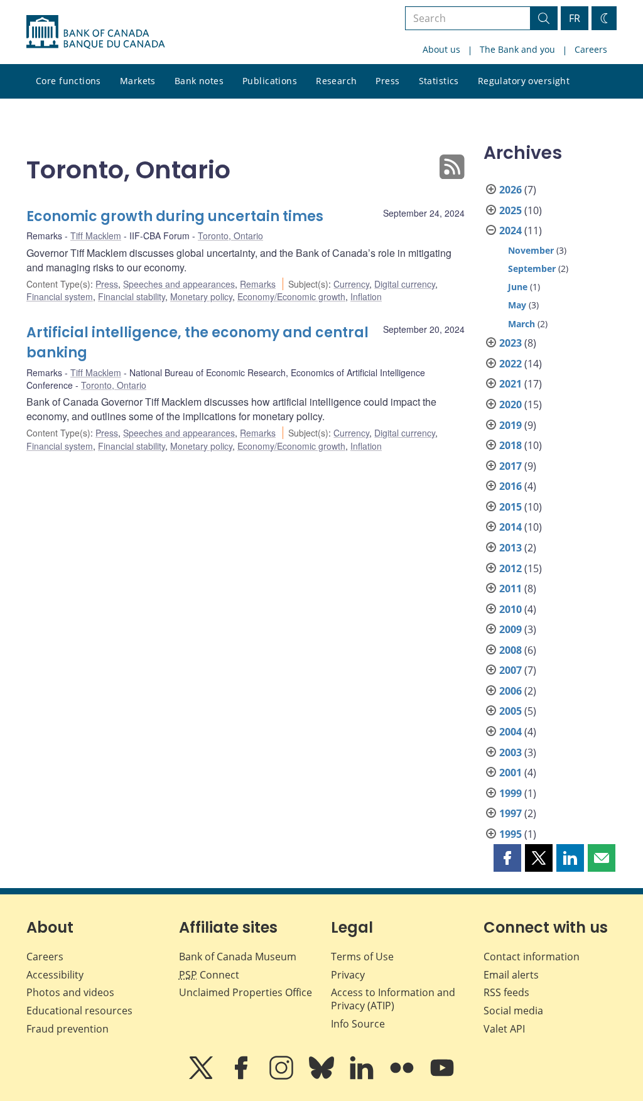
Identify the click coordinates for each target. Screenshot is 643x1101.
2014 (510, 527)
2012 (510, 568)
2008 (510, 650)
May (517, 305)
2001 (510, 772)
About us (441, 49)
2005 (510, 711)
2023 (510, 343)
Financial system (59, 296)
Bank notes (199, 81)
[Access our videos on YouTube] (442, 1076)
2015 (510, 507)
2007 (510, 670)
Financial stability (131, 296)
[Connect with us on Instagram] (282, 1076)
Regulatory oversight (524, 81)
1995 (510, 834)
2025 (510, 210)
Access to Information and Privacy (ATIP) (393, 998)
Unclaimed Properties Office (245, 992)
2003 (510, 752)
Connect (209, 975)
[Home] (95, 32)
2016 (510, 486)
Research (336, 81)
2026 (510, 190)
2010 (510, 609)
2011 (510, 588)
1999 (510, 793)
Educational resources (79, 1010)
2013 (510, 548)
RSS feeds (506, 992)
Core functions (68, 81)
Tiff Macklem (95, 235)
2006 (510, 691)
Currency (351, 284)
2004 (510, 732)
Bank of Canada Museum (237, 956)
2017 (510, 466)
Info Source (358, 1024)
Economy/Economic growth (291, 296)
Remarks (258, 284)
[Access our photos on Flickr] (403, 1076)
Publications (269, 81)
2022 (510, 364)
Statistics (439, 81)
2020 (510, 404)
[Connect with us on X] (202, 1076)
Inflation (366, 296)
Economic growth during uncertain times (174, 216)
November (531, 250)
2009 (510, 629)
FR (574, 18)
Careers (591, 49)
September (532, 268)
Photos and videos (70, 992)
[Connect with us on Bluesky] (323, 1076)
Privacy (348, 975)
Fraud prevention (67, 1029)
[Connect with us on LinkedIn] (363, 1076)
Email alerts (511, 975)
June (517, 287)
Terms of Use (362, 956)
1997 (510, 813)
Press (387, 81)
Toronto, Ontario (230, 235)
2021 (510, 384)
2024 (510, 230)
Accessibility (55, 975)
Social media (513, 1010)
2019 (510, 425)
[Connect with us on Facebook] (242, 1076)
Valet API (504, 1029)
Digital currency (404, 284)
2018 (510, 445)
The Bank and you (517, 49)
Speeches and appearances (179, 284)
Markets (138, 81)
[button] (507, 858)
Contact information (532, 956)
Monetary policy (201, 296)
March (521, 324)
